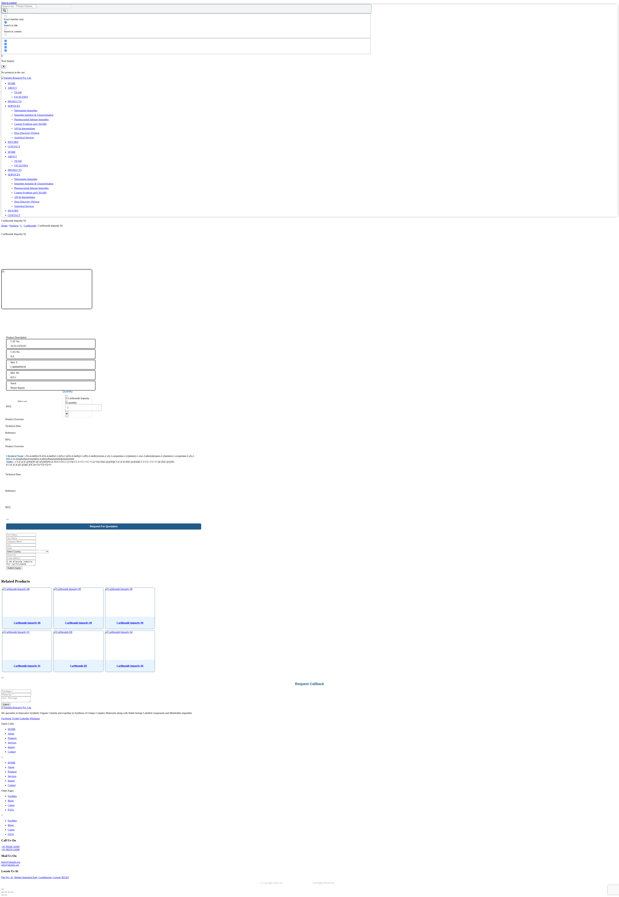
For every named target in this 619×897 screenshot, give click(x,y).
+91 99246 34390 (10, 846)
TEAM (18, 92)
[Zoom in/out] (2, 892)
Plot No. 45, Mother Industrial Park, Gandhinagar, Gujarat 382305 (35, 877)
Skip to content (9, 2)
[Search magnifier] (4, 10)
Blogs (11, 800)
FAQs (11, 809)
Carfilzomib (30, 225)
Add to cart (22, 401)
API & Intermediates (24, 128)
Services (12, 742)
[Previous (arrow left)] (2, 895)
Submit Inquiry (14, 568)
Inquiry (11, 747)
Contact (12, 751)
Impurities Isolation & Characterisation (33, 115)
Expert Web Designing (347, 883)
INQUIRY (13, 142)
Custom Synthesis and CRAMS (30, 124)
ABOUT (12, 88)
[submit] (7, 519)
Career (11, 805)
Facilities (12, 796)
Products (14, 225)
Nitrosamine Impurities (25, 110)
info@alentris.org (10, 865)
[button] (3, 66)
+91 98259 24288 (10, 849)
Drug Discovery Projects (26, 133)
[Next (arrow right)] (6, 895)
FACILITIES (21, 97)
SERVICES (14, 106)
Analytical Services (24, 137)
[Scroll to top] (2, 889)
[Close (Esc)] (12, 892)
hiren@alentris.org (10, 862)
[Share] (9, 892)
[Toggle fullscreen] (6, 892)
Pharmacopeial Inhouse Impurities (31, 119)
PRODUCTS (15, 101)
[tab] (103, 419)
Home (4, 225)
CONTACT (14, 146)
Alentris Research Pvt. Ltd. (297, 883)
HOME (11, 83)
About (11, 733)
